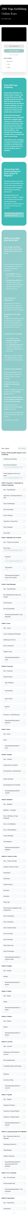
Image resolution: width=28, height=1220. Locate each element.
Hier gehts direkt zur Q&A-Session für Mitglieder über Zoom (13, 214)
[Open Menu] (2, 2)
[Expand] (3, 556)
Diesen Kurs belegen (14, 50)
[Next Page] (20, 1213)
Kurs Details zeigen (6, 18)
